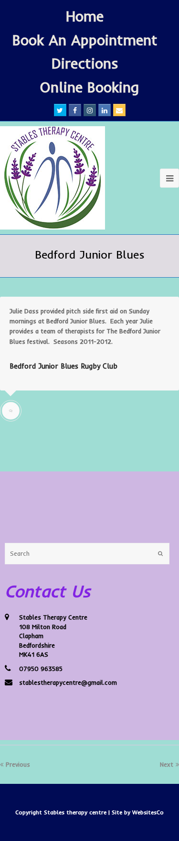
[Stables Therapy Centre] (52, 178)
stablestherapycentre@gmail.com (68, 682)
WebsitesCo (148, 812)
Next (166, 764)
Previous (18, 764)
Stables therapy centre (76, 812)
